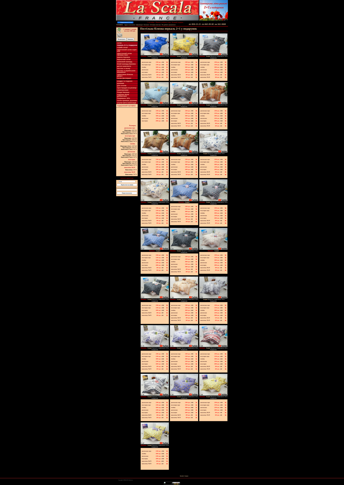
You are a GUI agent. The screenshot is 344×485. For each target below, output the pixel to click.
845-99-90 (208, 24)
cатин (119, 43)
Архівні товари (184, 476)
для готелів (121, 85)
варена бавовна (123, 57)
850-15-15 (195, 24)
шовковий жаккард (124, 62)
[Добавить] (167, 62)
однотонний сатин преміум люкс (124, 54)
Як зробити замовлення (169, 24)
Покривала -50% (123, 98)
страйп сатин (122, 47)
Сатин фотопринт (124, 78)
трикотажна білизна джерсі (125, 75)
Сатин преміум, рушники (127, 100)
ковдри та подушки (124, 81)
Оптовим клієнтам (155, 24)
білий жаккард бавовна (126, 64)
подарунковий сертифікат (126, 105)
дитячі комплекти (124, 66)
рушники (120, 83)
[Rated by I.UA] (168, 484)
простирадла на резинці (126, 88)
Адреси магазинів (129, 24)
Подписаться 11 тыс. (126, 22)
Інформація (139, 24)
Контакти (146, 24)
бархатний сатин (124, 59)
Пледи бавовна (123, 92)
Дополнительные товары (208, 480)
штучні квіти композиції (126, 103)
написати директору (126, 178)
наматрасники (122, 90)
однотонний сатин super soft (127, 50)
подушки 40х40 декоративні (123, 95)
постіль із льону (123, 68)
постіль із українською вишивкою (126, 71)
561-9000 (220, 24)
